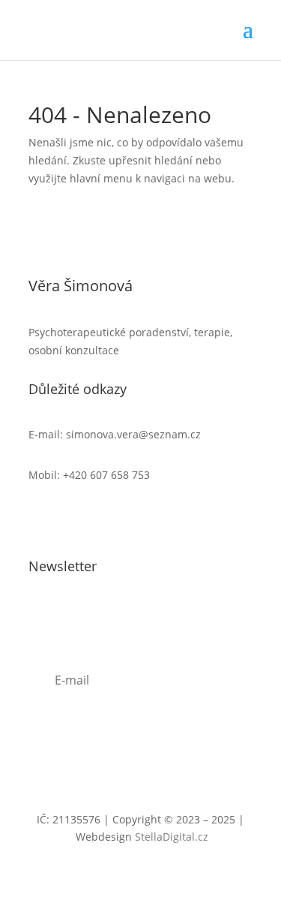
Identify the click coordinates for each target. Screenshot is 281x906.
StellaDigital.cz (171, 836)
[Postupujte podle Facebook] (40, 519)
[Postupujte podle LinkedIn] (70, 519)
